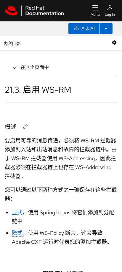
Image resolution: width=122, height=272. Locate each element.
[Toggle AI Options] (106, 28)
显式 (17, 212)
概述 (11, 127)
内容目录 (11, 43)
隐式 (17, 232)
